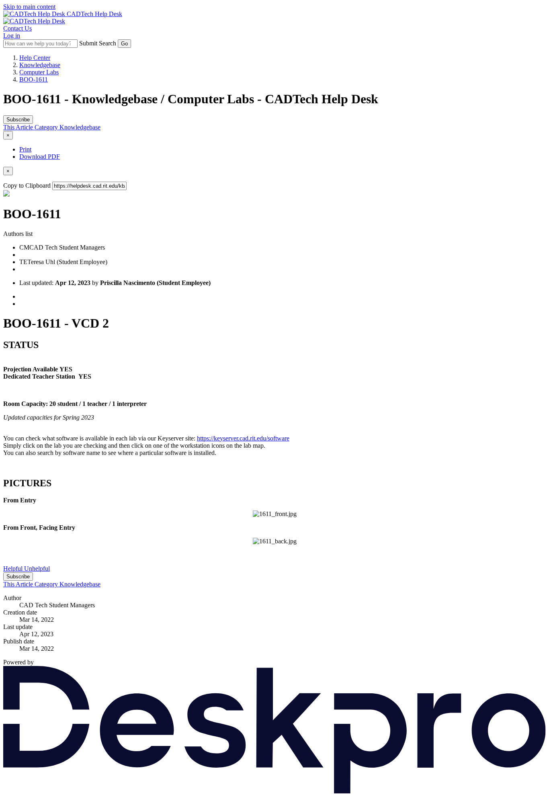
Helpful (13, 568)
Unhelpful (37, 568)
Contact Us (17, 28)
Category (47, 127)
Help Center (34, 57)
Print (25, 149)
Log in (11, 35)
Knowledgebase (39, 64)
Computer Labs (39, 72)
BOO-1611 (33, 79)
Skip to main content (29, 6)
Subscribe (18, 120)
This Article (19, 127)
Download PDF (39, 156)
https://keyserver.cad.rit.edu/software (243, 438)
